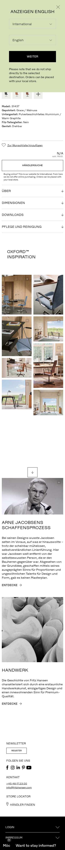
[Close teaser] (9, 840)
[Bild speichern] (27, 279)
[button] (35, 845)
